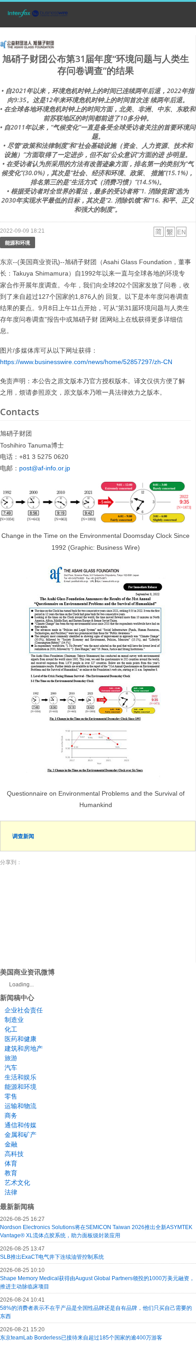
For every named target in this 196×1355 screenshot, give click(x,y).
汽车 (11, 1067)
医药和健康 (20, 1038)
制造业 (14, 1019)
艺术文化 (17, 1182)
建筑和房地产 (24, 1048)
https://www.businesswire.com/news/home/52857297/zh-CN (86, 361)
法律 (11, 1192)
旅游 (11, 1058)
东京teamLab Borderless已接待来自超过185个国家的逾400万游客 (81, 1337)
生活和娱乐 (20, 1077)
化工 (11, 1029)
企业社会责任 (24, 1010)
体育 (11, 1163)
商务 (11, 1115)
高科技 (14, 1153)
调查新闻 (23, 836)
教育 (11, 1173)
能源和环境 (17, 242)
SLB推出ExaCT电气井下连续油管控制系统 (52, 1257)
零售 (11, 1096)
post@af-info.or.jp (44, 468)
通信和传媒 (20, 1125)
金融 (11, 1144)
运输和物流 (20, 1106)
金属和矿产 (20, 1134)
